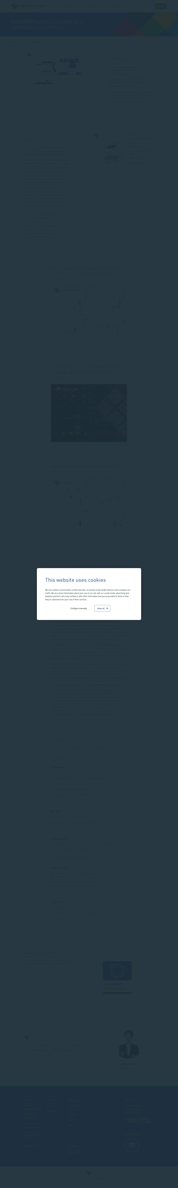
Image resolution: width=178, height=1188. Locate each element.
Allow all (101, 608)
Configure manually (78, 608)
